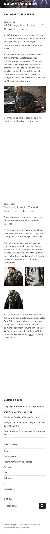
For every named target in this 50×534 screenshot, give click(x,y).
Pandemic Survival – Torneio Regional (21, 417)
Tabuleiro (8, 478)
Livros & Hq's (10, 456)
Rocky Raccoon (20, 4)
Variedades (9, 489)
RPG (6, 472)
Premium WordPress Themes (18, 462)
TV (5, 483)
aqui (31, 334)
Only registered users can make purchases (24, 406)
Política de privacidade (13, 524)
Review (7, 467)
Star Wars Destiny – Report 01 (18, 412)
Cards (7, 451)
